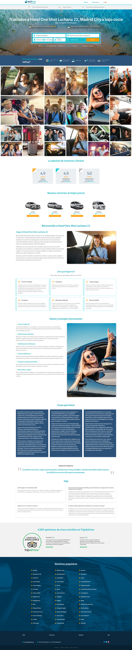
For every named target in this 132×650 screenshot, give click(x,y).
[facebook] (104, 642)
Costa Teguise (37, 585)
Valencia (83, 623)
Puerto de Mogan (62, 612)
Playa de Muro (37, 608)
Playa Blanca (60, 604)
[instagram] (108, 642)
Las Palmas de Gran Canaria (88, 589)
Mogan (59, 600)
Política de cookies (74, 647)
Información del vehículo (33, 215)
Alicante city (60, 570)
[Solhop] (30, 2)
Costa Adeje (60, 581)
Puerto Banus (84, 608)
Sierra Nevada (61, 619)
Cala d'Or (35, 578)
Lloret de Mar (36, 593)
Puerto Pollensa (37, 615)
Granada (35, 589)
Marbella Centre (85, 596)
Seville (35, 619)
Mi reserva (52, 635)
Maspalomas (36, 600)
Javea (58, 589)
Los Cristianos (61, 593)
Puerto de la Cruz (38, 612)
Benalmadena (61, 574)
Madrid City (36, 596)
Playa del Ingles (61, 608)
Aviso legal (56, 647)
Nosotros (81, 635)
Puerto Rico (60, 615)
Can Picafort (36, 581)
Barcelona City (37, 574)
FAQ (109, 635)
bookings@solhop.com (29, 642)
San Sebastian (85, 615)
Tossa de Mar (60, 623)
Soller (82, 619)
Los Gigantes (84, 593)
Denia (58, 585)
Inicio (23, 635)
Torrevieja (36, 623)
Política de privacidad (64, 647)
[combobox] (49, 35)
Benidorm (84, 574)
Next (109, 542)
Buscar (93, 40)
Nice (34, 604)
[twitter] (106, 642)
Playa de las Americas (87, 604)
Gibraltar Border (85, 585)
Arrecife (83, 570)
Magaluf (59, 596)
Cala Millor (60, 578)
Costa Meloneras (85, 581)
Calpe (82, 578)
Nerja (82, 600)
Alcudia (35, 570)
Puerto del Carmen (86, 612)
